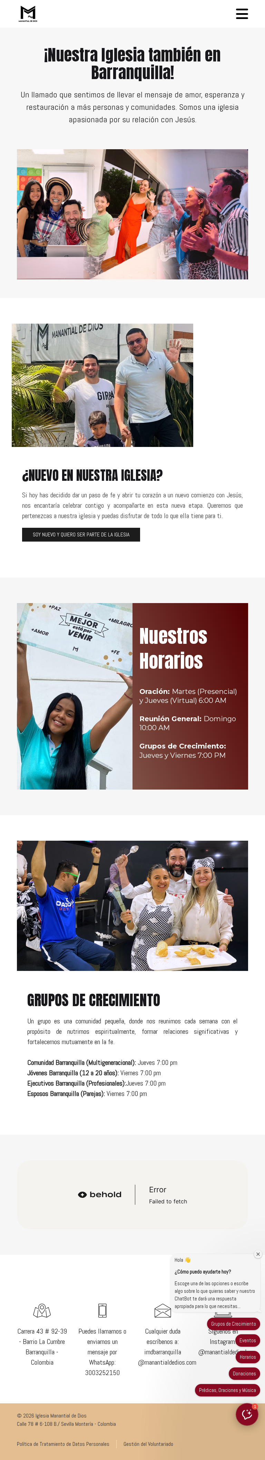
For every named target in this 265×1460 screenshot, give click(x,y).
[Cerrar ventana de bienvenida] (258, 1254)
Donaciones (244, 1373)
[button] (242, 14)
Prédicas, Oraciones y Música (227, 1390)
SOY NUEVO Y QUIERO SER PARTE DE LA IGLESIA (81, 534)
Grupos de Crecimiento (233, 1323)
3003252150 (102, 1372)
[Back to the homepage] (28, 14)
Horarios (248, 1357)
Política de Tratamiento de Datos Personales (63, 1444)
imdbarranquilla (162, 1351)
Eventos (247, 1340)
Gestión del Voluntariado (148, 1444)
